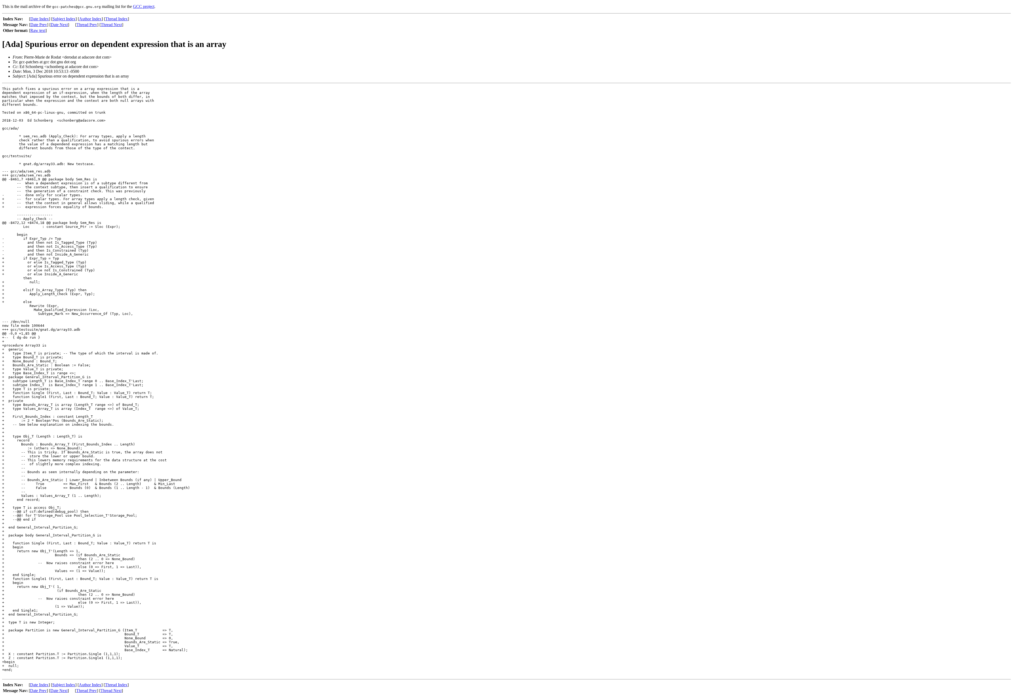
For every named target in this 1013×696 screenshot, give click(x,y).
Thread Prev (87, 24)
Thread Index (116, 19)
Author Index (90, 19)
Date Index (39, 19)
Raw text (37, 30)
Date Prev (38, 24)
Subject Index (63, 19)
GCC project (143, 6)
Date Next (59, 24)
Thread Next (111, 24)
